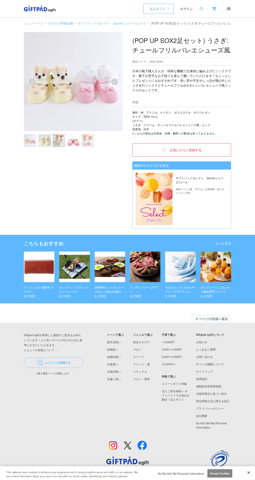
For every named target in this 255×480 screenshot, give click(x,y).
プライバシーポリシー (210, 408)
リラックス (140, 371)
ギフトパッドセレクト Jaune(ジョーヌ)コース (112, 23)
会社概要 (201, 416)
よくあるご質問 (206, 349)
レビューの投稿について (39, 350)
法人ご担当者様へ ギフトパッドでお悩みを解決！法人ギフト (176, 395)
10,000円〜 (169, 364)
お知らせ (201, 342)
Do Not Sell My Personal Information (181, 473)
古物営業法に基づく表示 (211, 394)
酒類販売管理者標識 (208, 386)
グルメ (137, 349)
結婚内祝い (114, 357)
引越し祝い (114, 379)
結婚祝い (112, 349)
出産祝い (112, 364)
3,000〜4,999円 (172, 349)
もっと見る (223, 243)
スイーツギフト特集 (174, 384)
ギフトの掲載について (210, 364)
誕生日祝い (114, 342)
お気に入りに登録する (186, 150)
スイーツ (138, 357)
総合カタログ (141, 342)
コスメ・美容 (141, 379)
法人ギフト (158, 8)
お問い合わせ (204, 357)
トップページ (33, 23)
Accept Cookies (220, 473)
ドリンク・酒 (141, 364)
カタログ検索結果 (60, 23)
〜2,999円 (168, 342)
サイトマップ (204, 371)
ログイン (186, 8)
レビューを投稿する (58, 362)
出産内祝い (114, 371)
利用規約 (201, 379)
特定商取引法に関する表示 (213, 401)
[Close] (248, 472)
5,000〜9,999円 (172, 357)
